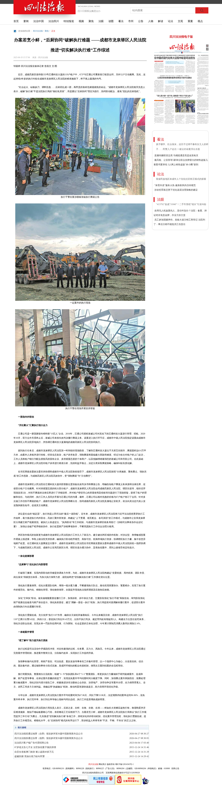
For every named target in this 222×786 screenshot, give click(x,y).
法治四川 (53, 21)
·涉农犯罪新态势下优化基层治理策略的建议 (176, 190)
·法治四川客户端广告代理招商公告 (31, 743)
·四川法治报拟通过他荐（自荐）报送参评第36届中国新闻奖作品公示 (48, 733)
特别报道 (69, 21)
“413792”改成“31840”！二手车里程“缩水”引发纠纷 (181, 204)
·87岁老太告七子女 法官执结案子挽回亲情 (35, 747)
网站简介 (102, 764)
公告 (140, 21)
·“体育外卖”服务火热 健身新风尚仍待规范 (175, 185)
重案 (190, 21)
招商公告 (175, 768)
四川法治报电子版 (181, 36)
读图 (111, 21)
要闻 (26, 21)
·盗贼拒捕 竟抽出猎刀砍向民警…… (31, 756)
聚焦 (91, 21)
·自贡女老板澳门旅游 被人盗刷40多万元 (34, 752)
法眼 (101, 21)
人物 (150, 21)
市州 (130, 21)
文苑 (180, 21)
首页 (16, 21)
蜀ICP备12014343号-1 (124, 764)
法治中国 (38, 21)
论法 (170, 21)
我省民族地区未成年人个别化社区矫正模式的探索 (181, 179)
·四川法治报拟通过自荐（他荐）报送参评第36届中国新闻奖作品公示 (48, 738)
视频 (81, 21)
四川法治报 (38, 31)
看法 (121, 21)
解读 (160, 21)
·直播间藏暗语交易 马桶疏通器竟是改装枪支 (176, 155)
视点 (200, 21)
